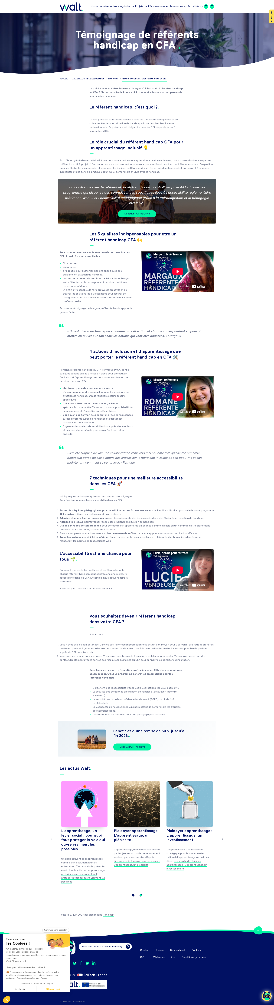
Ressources (176, 6)
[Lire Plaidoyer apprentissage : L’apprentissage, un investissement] (189, 804)
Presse (160, 950)
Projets (139, 6)
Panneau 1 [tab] (133, 895)
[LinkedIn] (93, 963)
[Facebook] (81, 963)
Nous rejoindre (121, 6)
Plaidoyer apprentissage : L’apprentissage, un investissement (189, 835)
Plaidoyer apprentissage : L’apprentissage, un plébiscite (137, 835)
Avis (173, 957)
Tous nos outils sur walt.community (102, 946)
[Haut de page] (258, 930)
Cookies (196, 950)
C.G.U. (143, 957)
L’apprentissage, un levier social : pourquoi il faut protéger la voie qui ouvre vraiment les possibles (83, 840)
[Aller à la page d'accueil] (71, 6)
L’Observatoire (156, 6)
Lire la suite (186, 865)
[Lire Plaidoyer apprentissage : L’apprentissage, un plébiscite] (137, 804)
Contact (145, 950)
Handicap (108, 915)
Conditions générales (194, 957)
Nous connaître (100, 6)
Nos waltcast (177, 950)
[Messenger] (87, 963)
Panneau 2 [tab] (141, 895)
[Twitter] (74, 963)
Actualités (193, 6)
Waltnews (159, 957)
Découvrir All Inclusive (137, 214)
